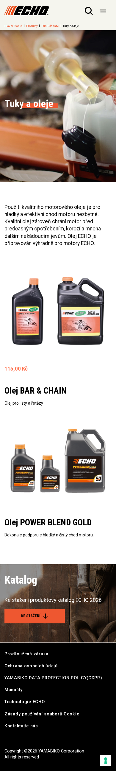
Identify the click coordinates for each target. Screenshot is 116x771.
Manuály (13, 689)
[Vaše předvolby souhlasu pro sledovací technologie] (105, 760)
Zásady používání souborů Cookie (41, 714)
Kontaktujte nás (21, 726)
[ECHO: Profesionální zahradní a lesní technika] (26, 10)
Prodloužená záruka (26, 654)
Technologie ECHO (24, 701)
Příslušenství (50, 25)
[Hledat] (89, 10)
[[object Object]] (103, 10)
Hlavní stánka (13, 25)
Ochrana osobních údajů (31, 665)
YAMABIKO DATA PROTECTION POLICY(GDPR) (53, 677)
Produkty (32, 25)
